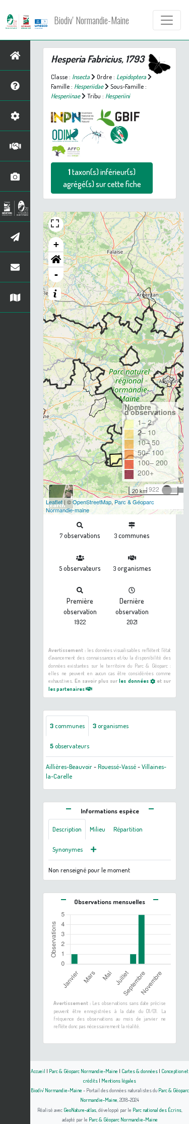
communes (67, 726)
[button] (56, 259)
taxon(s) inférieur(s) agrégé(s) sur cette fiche (102, 178)
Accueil (38, 1071)
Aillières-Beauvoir (69, 766)
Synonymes (67, 849)
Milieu (97, 829)
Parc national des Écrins (157, 1109)
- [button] (56, 274)
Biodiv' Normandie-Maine (91, 20)
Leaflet (54, 502)
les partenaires (67, 688)
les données (134, 680)
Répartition (128, 829)
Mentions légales (118, 1080)
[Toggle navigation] (167, 20)
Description (67, 829)
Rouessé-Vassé (117, 766)
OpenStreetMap (92, 502)
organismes (111, 726)
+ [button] (56, 244)
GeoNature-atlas (80, 1109)
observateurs (69, 746)
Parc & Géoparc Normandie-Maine (83, 1071)
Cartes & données (139, 1071)
